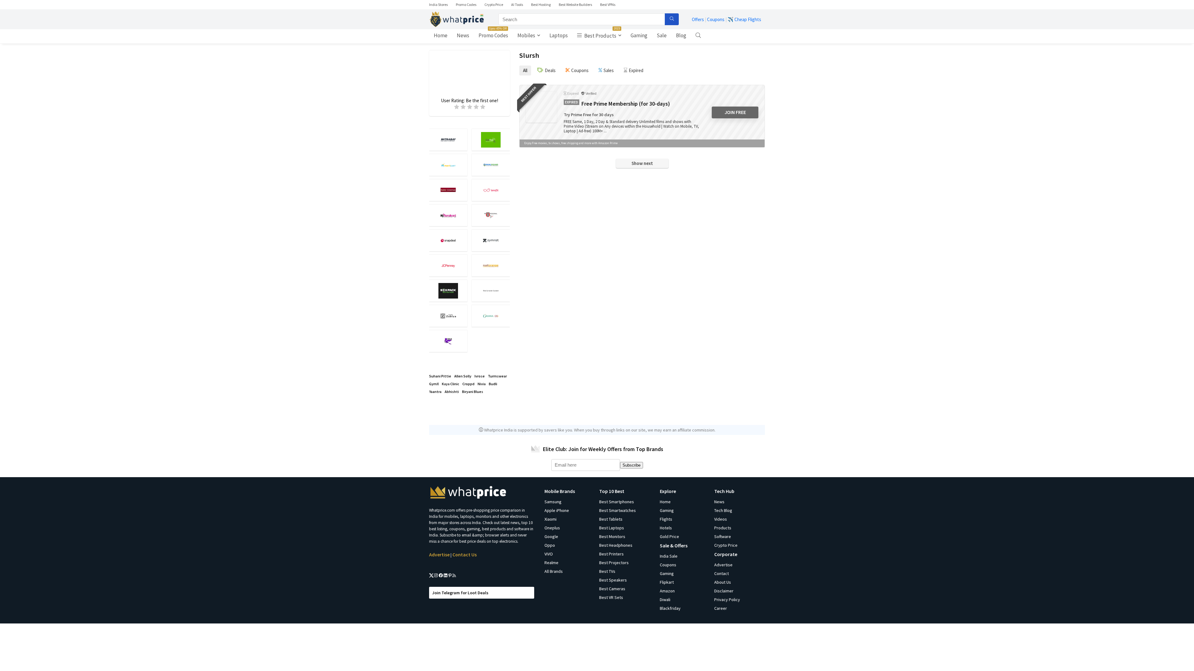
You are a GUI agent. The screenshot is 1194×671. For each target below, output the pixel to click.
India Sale (669, 556)
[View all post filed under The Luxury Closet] (491, 291)
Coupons (715, 19)
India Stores (438, 4)
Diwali (665, 599)
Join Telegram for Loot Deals (460, 593)
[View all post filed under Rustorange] (491, 265)
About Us (722, 582)
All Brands (553, 571)
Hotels (666, 528)
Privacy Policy (727, 599)
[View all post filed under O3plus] (491, 215)
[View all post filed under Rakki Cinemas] (448, 190)
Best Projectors (614, 562)
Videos (720, 519)
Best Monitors (612, 536)
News (463, 35)
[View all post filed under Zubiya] (448, 316)
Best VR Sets (611, 597)
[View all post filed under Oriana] (491, 316)
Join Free (735, 112)
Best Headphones (615, 545)
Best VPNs (607, 4)
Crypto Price (493, 4)
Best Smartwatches (617, 510)
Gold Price (669, 536)
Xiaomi (550, 519)
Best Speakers (613, 580)
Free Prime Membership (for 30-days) (625, 103)
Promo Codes (466, 4)
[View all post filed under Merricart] (448, 165)
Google (551, 536)
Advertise (439, 554)
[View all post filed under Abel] (448, 341)
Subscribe (631, 465)
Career (720, 608)
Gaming (639, 35)
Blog (681, 35)
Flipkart (667, 582)
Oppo (549, 545)
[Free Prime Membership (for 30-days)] (541, 107)
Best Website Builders (575, 4)
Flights (666, 519)
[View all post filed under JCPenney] (448, 265)
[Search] (672, 19)
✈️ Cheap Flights (744, 19)
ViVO (548, 554)
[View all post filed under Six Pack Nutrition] (448, 291)
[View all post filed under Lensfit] (491, 190)
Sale (662, 35)
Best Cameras (612, 588)
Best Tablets (610, 519)
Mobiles (526, 35)
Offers (698, 19)
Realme (551, 562)
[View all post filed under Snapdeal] (448, 240)
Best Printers (611, 554)
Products (722, 528)
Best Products (601, 34)
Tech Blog (723, 510)
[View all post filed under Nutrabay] (448, 140)
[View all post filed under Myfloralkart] (448, 215)
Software (722, 536)
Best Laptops (611, 528)
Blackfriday (670, 608)
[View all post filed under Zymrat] (491, 240)
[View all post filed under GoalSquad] (491, 165)
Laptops (558, 35)
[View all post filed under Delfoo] (491, 140)
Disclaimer (724, 591)
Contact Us (464, 554)
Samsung (553, 501)
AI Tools (517, 4)
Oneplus (552, 528)
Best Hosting (541, 4)
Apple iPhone (556, 510)
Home (440, 35)
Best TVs (607, 571)
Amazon (667, 591)
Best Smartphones (616, 501)
